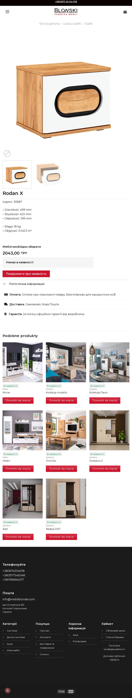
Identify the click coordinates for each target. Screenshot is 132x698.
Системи (12, 630)
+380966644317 (13, 579)
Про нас (45, 630)
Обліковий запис (115, 630)
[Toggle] (6, 284)
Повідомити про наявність (26, 273)
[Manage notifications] (7, 690)
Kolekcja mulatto (56, 392)
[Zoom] (7, 153)
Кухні (10, 643)
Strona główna (49, 23)
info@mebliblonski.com (19, 599)
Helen (6, 460)
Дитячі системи (16, 637)
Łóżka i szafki (72, 23)
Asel (5, 529)
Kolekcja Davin (98, 392)
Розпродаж (79, 641)
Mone (6, 392)
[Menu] (7, 11)
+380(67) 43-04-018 (66, 1)
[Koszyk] (125, 11)
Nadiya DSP (53, 529)
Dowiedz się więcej (18, 400)
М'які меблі (13, 650)
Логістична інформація (26, 284)
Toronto (51, 460)
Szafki (89, 23)
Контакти (45, 637)
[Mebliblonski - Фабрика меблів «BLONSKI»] (66, 11)
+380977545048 (14, 575)
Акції (75, 635)
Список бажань (115, 637)
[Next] (122, 94)
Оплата (44, 654)
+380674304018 (14, 571)
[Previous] (9, 94)
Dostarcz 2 (96, 460)
